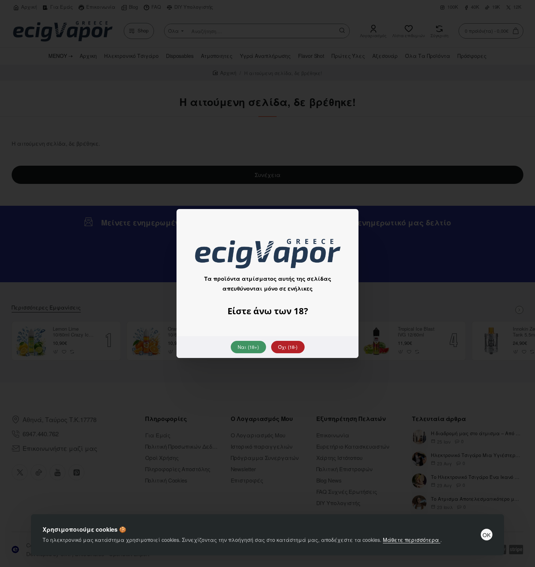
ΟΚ (487, 535)
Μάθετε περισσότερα (411, 539)
